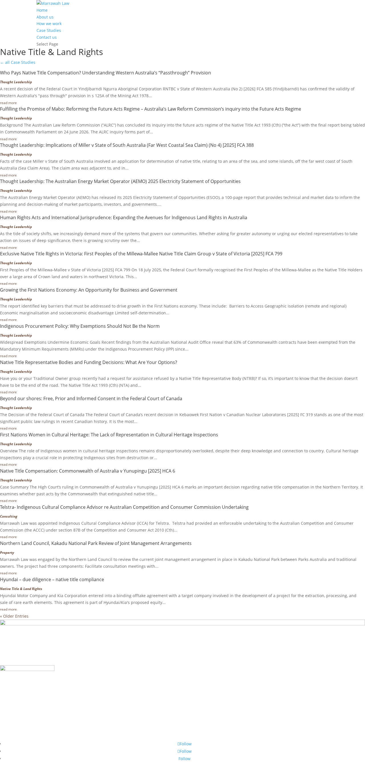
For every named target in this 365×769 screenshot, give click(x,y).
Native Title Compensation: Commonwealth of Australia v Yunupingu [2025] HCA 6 (87, 471)
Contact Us (20, 735)
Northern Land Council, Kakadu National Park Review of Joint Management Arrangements (96, 543)
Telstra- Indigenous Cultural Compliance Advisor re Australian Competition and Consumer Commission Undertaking (124, 507)
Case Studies (48, 30)
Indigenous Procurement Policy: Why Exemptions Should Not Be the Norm (80, 326)
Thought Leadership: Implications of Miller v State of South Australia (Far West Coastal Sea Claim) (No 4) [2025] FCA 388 (127, 145)
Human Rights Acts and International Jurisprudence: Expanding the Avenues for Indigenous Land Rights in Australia (123, 217)
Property (7, 552)
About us (45, 17)
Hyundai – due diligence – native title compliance (52, 579)
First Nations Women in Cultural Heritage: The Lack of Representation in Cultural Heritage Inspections (109, 435)
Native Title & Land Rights (21, 588)
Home (42, 10)
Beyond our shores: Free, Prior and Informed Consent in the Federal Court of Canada (91, 398)
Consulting (8, 516)
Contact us (46, 37)
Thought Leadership (16, 82)
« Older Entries (14, 616)
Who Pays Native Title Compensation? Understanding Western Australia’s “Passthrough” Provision (105, 73)
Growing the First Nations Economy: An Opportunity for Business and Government (88, 290)
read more (8, 102)
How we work (49, 23)
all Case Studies (17, 62)
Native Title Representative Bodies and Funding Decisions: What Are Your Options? (88, 362)
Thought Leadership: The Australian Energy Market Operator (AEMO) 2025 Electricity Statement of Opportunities (120, 181)
